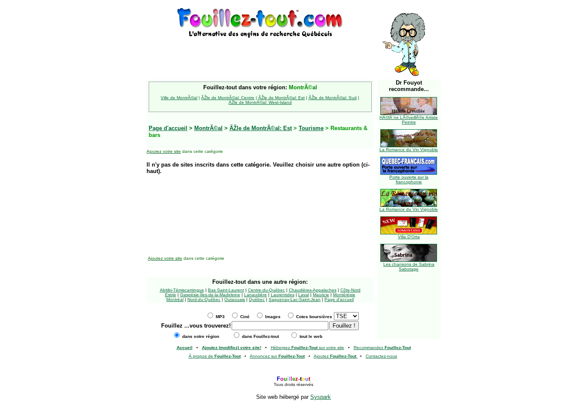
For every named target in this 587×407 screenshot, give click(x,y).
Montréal (174, 299)
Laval (303, 294)
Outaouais (234, 299)
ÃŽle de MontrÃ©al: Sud (333, 97)
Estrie (170, 294)
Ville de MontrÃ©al (179, 97)
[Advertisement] (260, 52)
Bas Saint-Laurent (226, 290)
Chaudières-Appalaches (312, 290)
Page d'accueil (339, 299)
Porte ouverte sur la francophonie (408, 179)
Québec (257, 299)
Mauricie (321, 294)
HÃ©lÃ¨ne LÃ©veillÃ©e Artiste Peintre (408, 120)
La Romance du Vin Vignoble (408, 149)
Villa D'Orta (409, 236)
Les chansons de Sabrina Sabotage (408, 266)
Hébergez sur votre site (307, 347)
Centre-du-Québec (266, 290)
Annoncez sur (277, 356)
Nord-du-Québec (203, 299)
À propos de (215, 356)
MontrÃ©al (208, 128)
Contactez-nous (381, 356)
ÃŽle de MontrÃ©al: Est (281, 97)
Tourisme (311, 128)
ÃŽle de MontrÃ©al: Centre (227, 97)
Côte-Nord (350, 290)
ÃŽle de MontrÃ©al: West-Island (260, 102)
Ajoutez (335, 356)
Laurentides (282, 294)
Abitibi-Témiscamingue (182, 290)
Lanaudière (255, 294)
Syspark (320, 397)
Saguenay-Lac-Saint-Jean (295, 299)
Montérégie (344, 294)
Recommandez (382, 347)
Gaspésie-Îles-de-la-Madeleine (210, 294)
